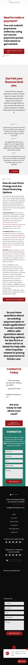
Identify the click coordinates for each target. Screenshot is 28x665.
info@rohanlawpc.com (13, 395)
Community (14, 525)
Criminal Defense (7, 222)
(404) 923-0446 (14, 389)
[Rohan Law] (14, 2)
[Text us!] (22, 662)
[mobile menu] (26, 2)
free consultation (15, 254)
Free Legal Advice (14, 529)
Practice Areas (14, 521)
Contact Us (14, 532)
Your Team (14, 518)
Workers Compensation (14, 245)
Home (14, 514)
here (9, 274)
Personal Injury (18, 224)
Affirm (11, 331)
